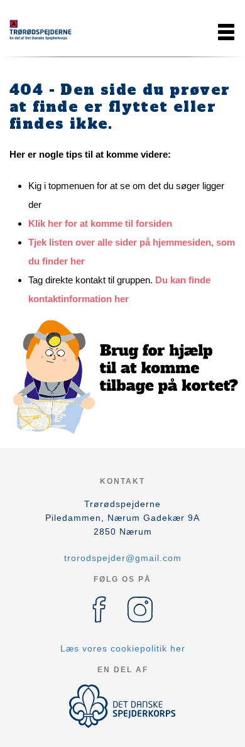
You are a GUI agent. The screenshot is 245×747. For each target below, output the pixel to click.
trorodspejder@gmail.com (123, 558)
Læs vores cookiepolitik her (122, 648)
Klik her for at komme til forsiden (100, 223)
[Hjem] (40, 32)
